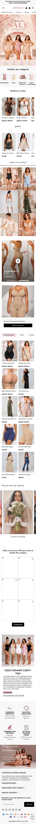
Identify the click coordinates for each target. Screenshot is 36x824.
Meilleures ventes (7, 12)
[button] (3, 8)
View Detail (9, 276)
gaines (27, 12)
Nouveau (19, 12)
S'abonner (29, 804)
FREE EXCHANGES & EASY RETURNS (13, 695)
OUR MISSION (7, 692)
